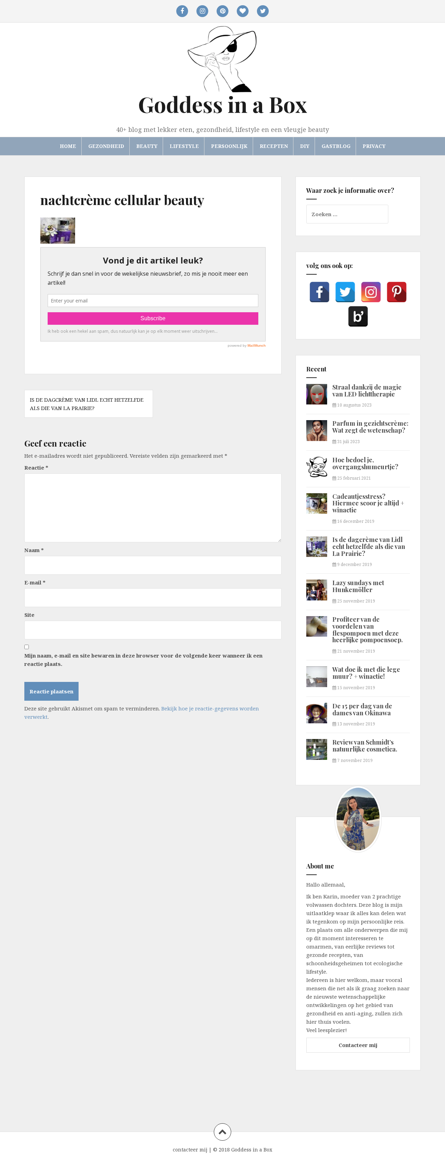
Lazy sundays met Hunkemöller (358, 586)
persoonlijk (229, 146)
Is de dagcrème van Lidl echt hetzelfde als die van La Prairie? (368, 546)
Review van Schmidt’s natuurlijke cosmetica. (364, 745)
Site (29, 614)
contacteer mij (190, 1149)
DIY (304, 146)
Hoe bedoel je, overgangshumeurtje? (365, 463)
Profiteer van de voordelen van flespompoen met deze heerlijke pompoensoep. (367, 629)
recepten (274, 146)
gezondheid (106, 146)
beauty (146, 146)
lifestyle (184, 146)
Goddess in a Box (222, 103)
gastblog (336, 146)
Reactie (36, 467)
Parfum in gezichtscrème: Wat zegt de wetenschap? (370, 426)
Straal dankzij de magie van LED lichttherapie (367, 390)
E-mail (35, 582)
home (68, 146)
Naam (34, 549)
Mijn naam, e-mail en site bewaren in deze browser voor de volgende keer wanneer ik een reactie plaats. (143, 659)
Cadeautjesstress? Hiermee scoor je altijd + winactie (368, 503)
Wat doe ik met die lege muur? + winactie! (366, 673)
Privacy (374, 146)
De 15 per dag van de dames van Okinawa (362, 709)
